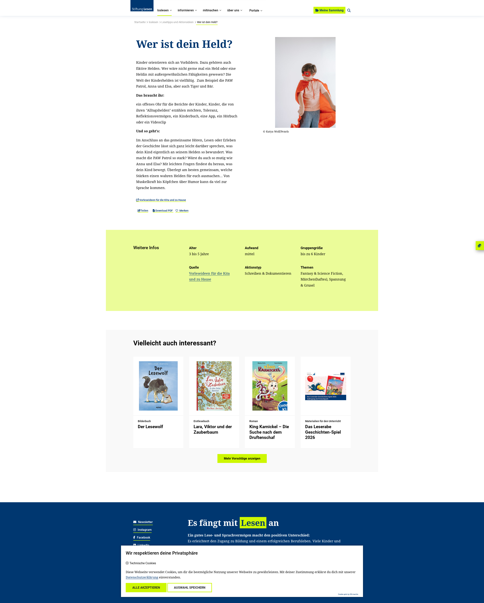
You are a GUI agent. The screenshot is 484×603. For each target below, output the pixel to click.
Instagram (144, 530)
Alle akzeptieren (146, 587)
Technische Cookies (143, 563)
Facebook (143, 537)
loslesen (153, 22)
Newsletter (145, 522)
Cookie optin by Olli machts (348, 594)
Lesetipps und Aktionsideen (177, 22)
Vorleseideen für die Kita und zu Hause (162, 200)
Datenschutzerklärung (142, 577)
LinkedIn (143, 545)
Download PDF (164, 210)
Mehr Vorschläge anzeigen (242, 458)
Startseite (140, 22)
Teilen (144, 210)
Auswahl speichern (189, 587)
